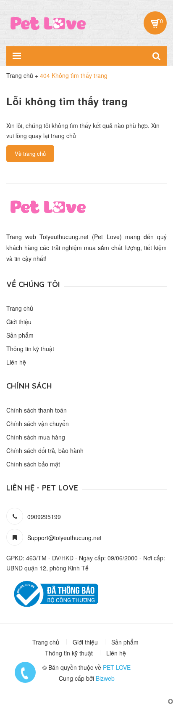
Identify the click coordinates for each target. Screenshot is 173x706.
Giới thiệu (18, 321)
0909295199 (44, 516)
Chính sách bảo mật (33, 464)
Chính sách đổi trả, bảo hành (45, 450)
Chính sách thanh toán (36, 410)
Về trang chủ (30, 153)
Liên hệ (16, 362)
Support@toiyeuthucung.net (64, 537)
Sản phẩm (20, 335)
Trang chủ (19, 308)
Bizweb (105, 678)
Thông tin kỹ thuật (30, 348)
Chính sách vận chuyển (37, 423)
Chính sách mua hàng (35, 437)
